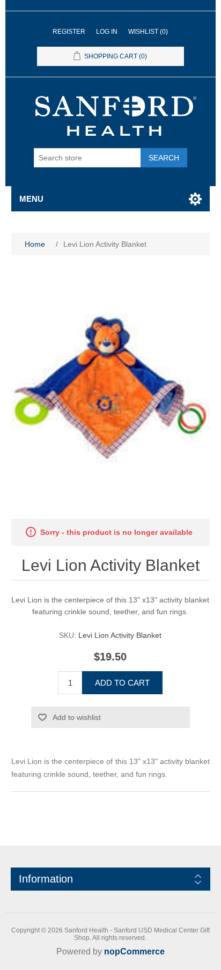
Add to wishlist (77, 717)
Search (164, 157)
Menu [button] (31, 198)
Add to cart (122, 682)
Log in (106, 31)
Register (69, 31)
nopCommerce (134, 951)
